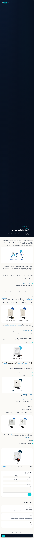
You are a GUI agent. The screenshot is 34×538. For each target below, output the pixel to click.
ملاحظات (30, 486)
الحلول (26, 226)
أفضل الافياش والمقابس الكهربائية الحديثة (7, 466)
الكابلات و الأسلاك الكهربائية (17, 325)
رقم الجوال (15, 479)
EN (8, 2)
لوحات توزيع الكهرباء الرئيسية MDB (9, 325)
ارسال (29, 494)
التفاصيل (7, 535)
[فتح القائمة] (2, 2)
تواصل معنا (5, 2)
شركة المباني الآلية (29, 467)
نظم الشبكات (25, 363)
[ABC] (27, 2)
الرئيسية (28, 226)
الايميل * (16, 475)
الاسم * (30, 475)
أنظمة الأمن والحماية (20, 363)
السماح (3, 535)
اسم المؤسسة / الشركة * (28, 479)
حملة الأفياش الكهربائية (11, 434)
